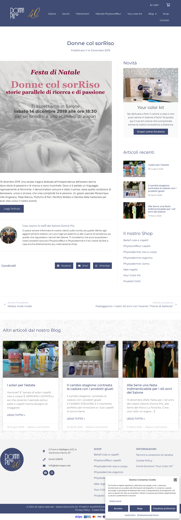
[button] (175, 479)
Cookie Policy (130, 515)
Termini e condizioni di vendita (154, 454)
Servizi (65, 13)
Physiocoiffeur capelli (136, 246)
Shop (166, 13)
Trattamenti (82, 13)
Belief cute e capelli (135, 240)
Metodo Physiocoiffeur (108, 13)
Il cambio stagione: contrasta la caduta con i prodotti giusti (162, 188)
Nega (140, 508)
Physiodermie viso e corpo (140, 252)
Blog (151, 13)
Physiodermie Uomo (136, 263)
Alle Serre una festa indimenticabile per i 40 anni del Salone (161, 209)
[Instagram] (51, 472)
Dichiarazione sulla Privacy (148, 515)
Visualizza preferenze (164, 508)
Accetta (118, 508)
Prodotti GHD (132, 281)
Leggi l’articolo (12, 208)
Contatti (164, 20)
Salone (52, 13)
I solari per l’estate (158, 165)
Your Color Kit (132, 275)
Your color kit (134, 13)
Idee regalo (130, 269)
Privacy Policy (82, 510)
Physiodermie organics (138, 257)
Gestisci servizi (115, 501)
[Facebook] (45, 472)
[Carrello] (168, 4)
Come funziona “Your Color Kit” (154, 466)
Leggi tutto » (16, 415)
